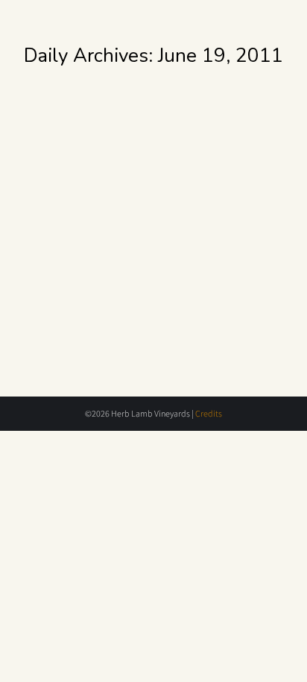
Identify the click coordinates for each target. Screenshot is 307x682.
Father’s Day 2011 (106, 151)
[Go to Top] (285, 660)
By (111, 174)
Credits (208, 413)
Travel (53, 174)
